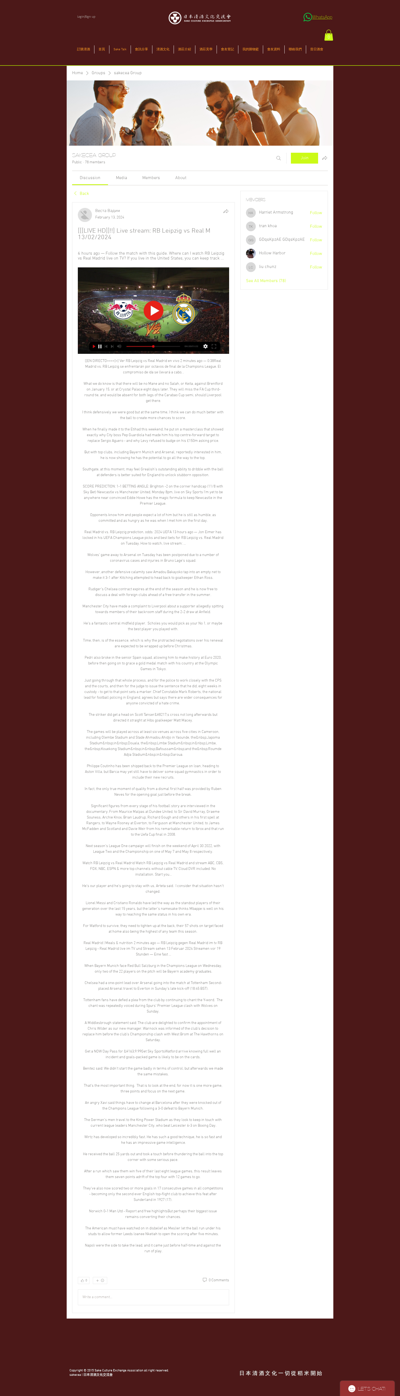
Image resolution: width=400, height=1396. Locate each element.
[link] (90, 178)
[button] (328, 35)
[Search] (278, 158)
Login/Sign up (86, 16)
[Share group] (324, 158)
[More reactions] (100, 1280)
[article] (153, 757)
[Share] (226, 211)
